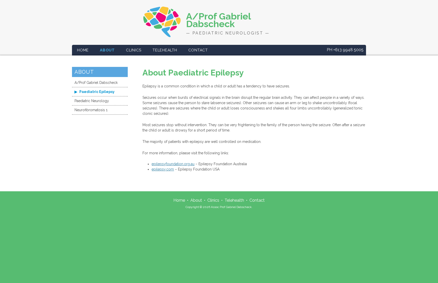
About (107, 50)
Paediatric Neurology (92, 101)
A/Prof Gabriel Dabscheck (96, 83)
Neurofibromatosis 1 (91, 110)
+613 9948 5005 (345, 49)
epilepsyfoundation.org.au (173, 164)
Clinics (133, 50)
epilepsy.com (163, 169)
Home (83, 50)
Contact (198, 50)
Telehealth (165, 50)
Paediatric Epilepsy (97, 92)
